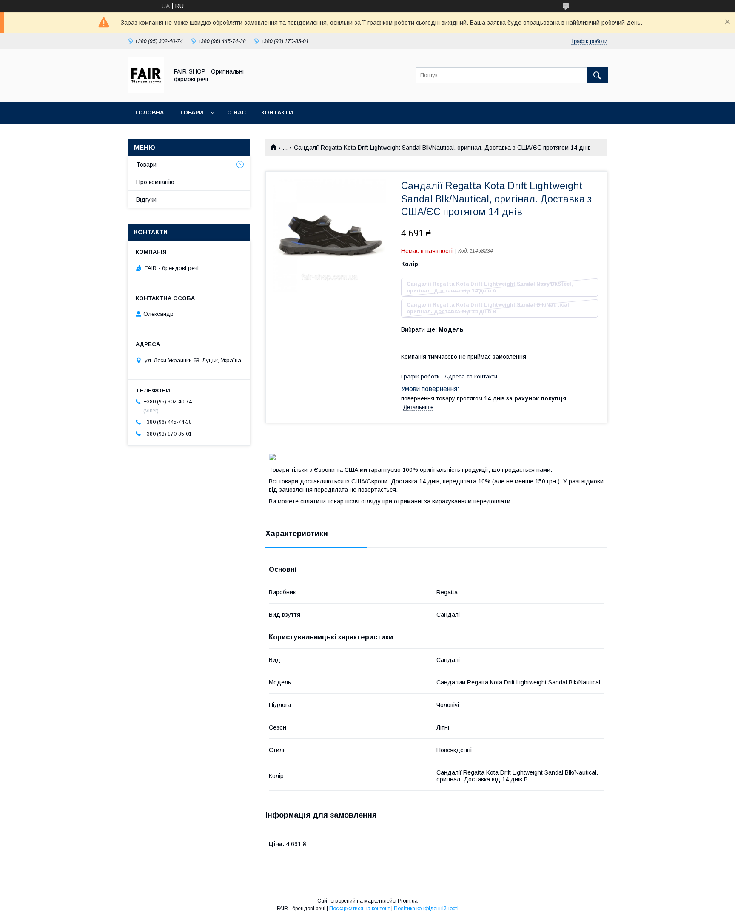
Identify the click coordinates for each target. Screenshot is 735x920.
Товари (191, 112)
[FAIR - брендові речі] (146, 90)
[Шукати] (597, 75)
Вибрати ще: (432, 329)
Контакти (277, 112)
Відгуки (146, 199)
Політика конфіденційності (426, 908)
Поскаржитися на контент (359, 908)
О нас (236, 112)
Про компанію (155, 182)
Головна (149, 112)
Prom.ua (408, 901)
